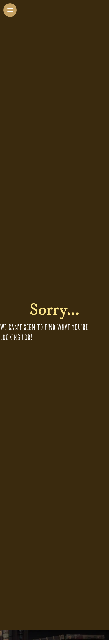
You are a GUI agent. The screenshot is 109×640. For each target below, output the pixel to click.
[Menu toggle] (10, 10)
